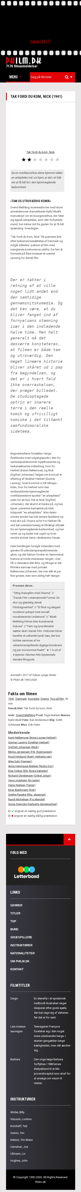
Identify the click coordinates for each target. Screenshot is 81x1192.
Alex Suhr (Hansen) (20, 761)
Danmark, (21, 698)
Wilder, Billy (17, 1112)
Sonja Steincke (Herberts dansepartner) (32, 804)
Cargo (14, 998)
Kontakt (17, 969)
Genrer (16, 905)
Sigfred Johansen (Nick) (23, 747)
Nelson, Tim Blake (21, 1139)
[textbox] (53, 77)
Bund (14, 929)
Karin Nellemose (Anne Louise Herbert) (32, 737)
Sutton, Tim (17, 1133)
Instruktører (21, 945)
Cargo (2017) (40, 41)
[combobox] (52, 77)
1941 (11, 698)
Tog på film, (57, 698)
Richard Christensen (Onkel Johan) (29, 775)
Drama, (45, 698)
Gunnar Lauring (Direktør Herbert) (28, 742)
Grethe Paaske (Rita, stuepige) (27, 794)
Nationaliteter (22, 953)
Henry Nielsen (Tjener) (21, 785)
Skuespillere (21, 937)
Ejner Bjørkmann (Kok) (22, 790)
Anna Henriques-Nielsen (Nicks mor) (31, 766)
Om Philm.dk (19, 961)
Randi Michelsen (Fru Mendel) (26, 799)
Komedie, (34, 698)
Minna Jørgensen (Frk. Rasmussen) (30, 752)
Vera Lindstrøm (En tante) (24, 780)
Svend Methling (25, 715)
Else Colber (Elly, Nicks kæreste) (28, 771)
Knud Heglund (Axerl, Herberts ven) (30, 756)
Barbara (15, 1059)
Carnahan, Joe (19, 1146)
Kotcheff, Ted (18, 1126)
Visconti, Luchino (21, 1119)
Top (13, 921)
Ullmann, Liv (17, 1153)
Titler (15, 913)
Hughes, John (19, 1160)
